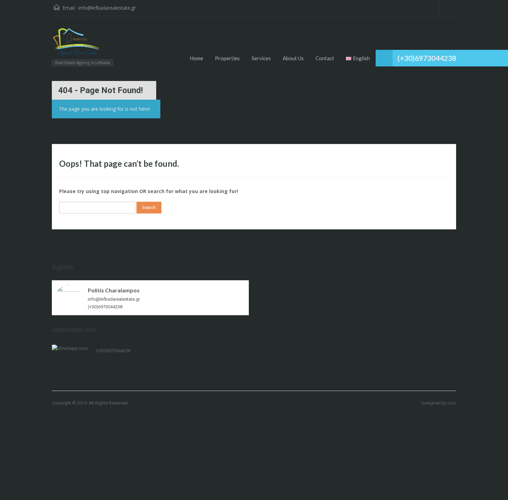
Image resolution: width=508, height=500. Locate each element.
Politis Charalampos (114, 290)
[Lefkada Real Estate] (76, 45)
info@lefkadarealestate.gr (107, 7)
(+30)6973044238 (426, 58)
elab (452, 403)
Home (196, 58)
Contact (325, 58)
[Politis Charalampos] (69, 297)
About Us (293, 58)
